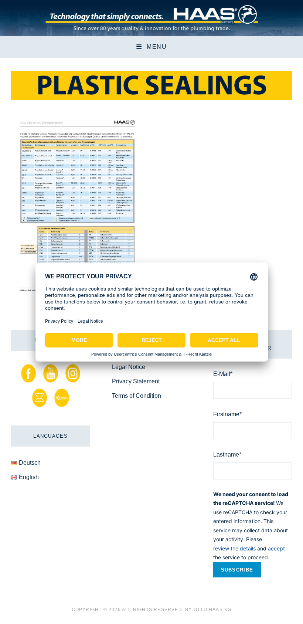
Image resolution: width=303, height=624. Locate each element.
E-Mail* (222, 374)
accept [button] (276, 548)
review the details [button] (234, 548)
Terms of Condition (136, 396)
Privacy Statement (136, 381)
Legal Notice (128, 367)
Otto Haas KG (212, 609)
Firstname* (227, 414)
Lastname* (227, 454)
